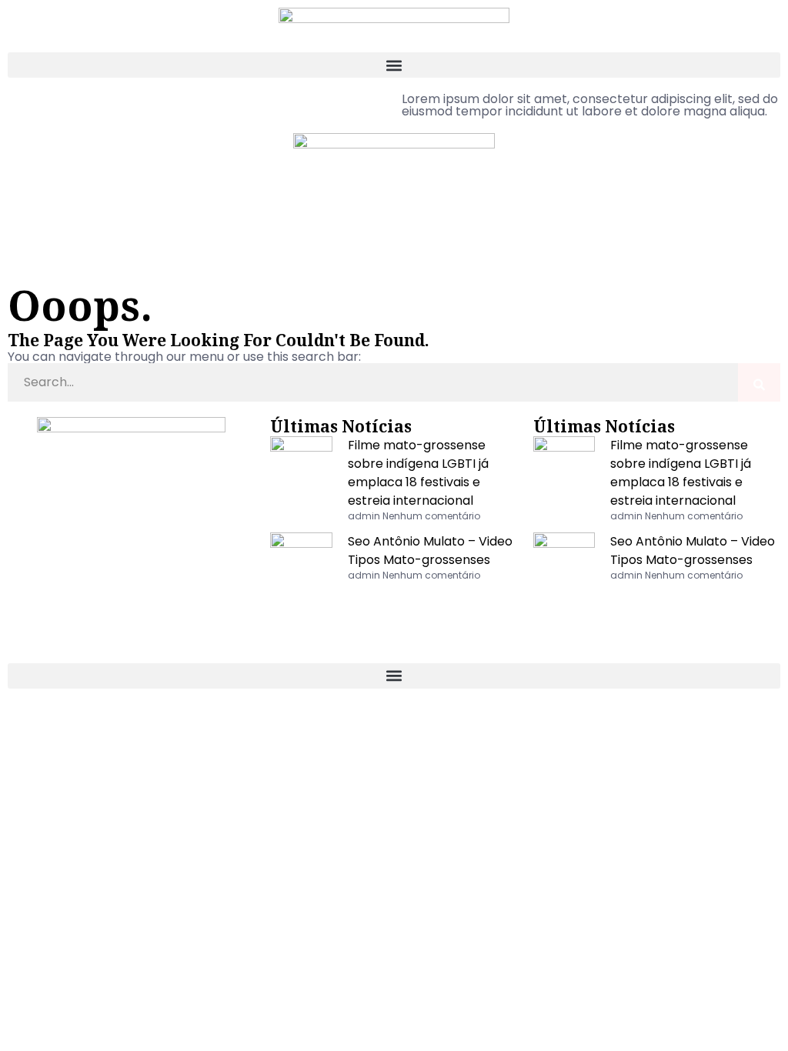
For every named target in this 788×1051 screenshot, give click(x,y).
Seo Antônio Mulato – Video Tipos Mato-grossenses (430, 550)
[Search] (759, 382)
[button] (394, 65)
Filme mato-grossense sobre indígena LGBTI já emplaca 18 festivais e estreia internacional (418, 472)
